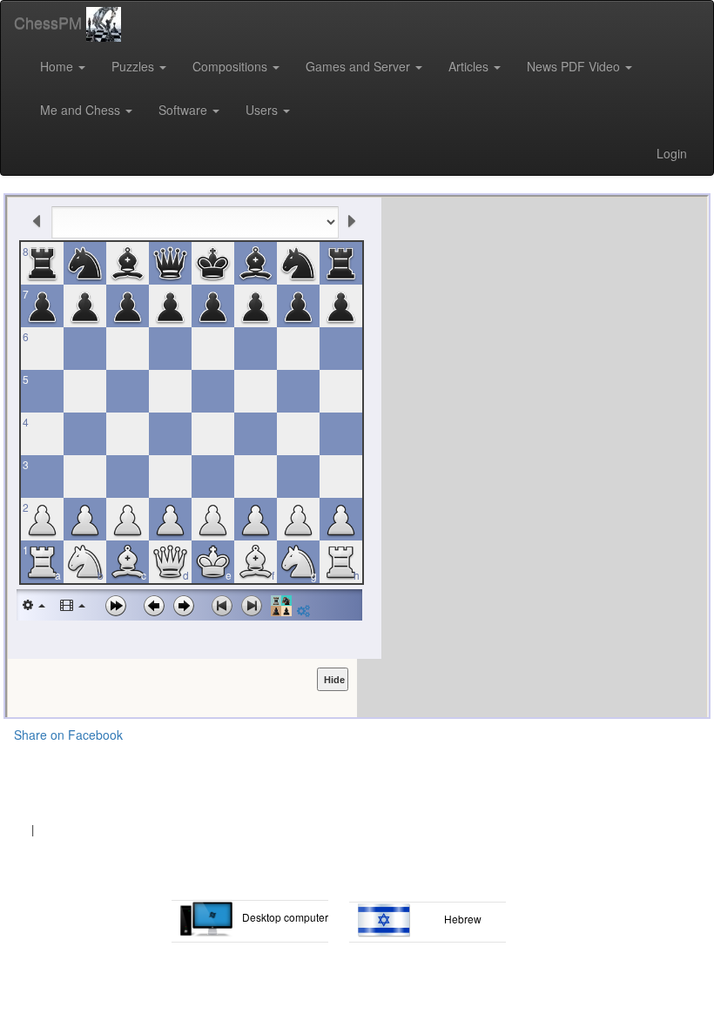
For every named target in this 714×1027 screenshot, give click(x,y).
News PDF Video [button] (575, 66)
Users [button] (263, 109)
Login (672, 153)
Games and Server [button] (360, 66)
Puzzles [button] (134, 66)
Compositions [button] (231, 66)
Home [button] (58, 66)
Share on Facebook (68, 734)
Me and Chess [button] (82, 109)
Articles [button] (470, 66)
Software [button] (184, 109)
